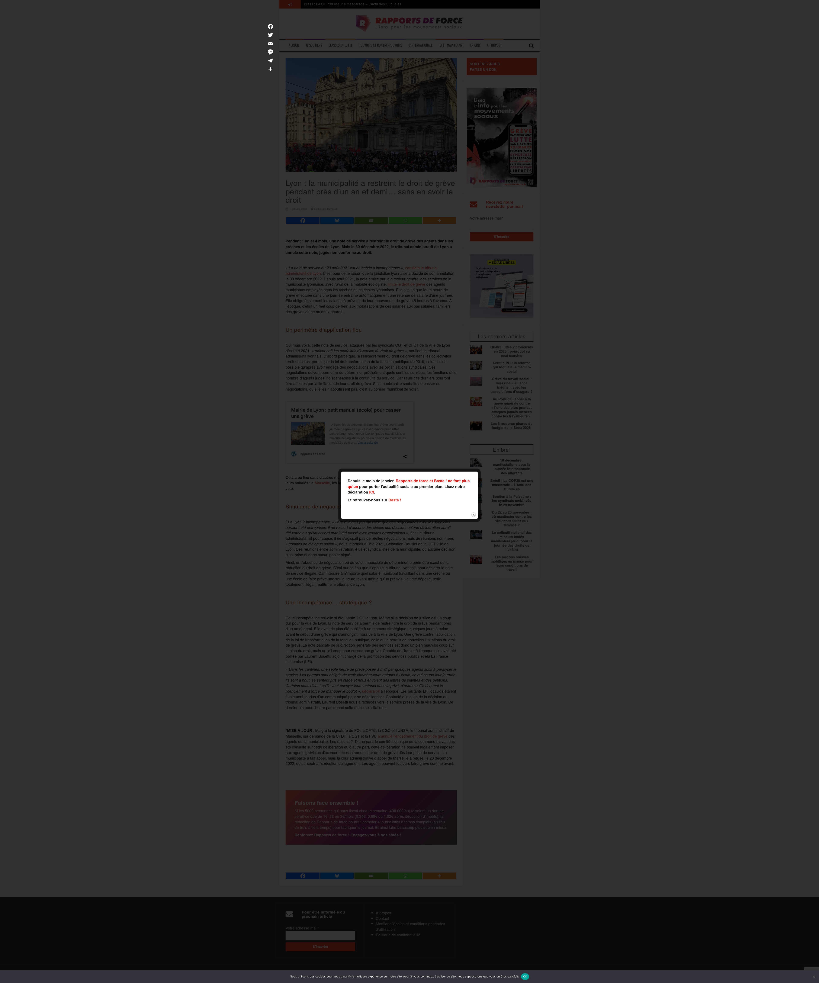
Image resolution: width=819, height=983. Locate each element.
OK (525, 976)
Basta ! (394, 500)
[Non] (814, 976)
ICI (371, 492)
